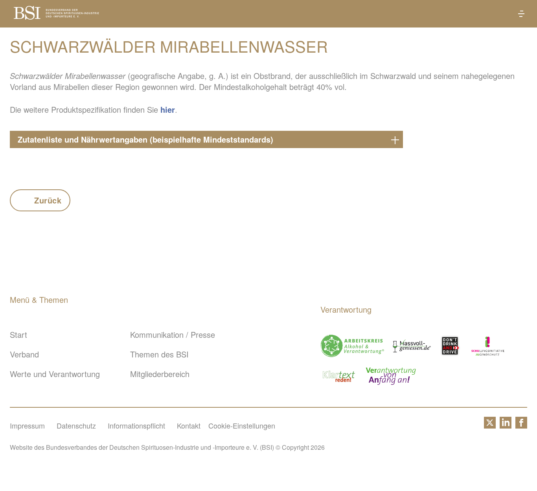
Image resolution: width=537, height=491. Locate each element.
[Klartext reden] (339, 376)
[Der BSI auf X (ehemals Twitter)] (490, 425)
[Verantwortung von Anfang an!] (391, 376)
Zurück (48, 200)
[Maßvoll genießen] (412, 346)
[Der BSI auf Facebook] (521, 425)
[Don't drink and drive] (451, 346)
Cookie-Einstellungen (241, 425)
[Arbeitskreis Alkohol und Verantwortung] (352, 346)
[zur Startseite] (56, 16)
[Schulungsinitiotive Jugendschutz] (488, 346)
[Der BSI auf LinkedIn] (505, 425)
